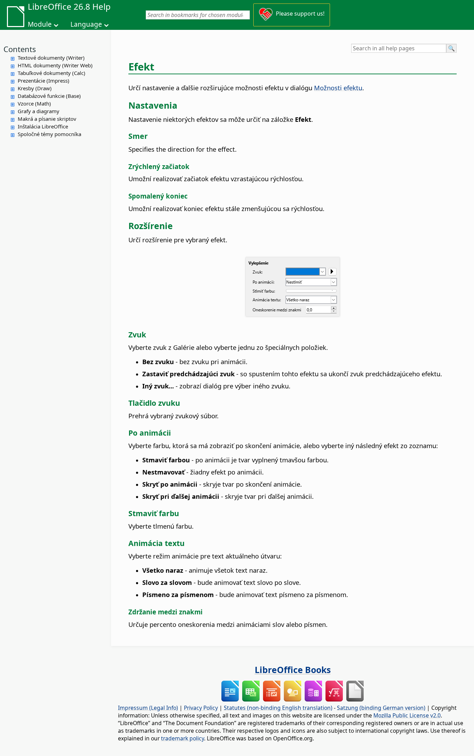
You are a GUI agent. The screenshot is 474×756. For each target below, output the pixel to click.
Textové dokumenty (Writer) (51, 57)
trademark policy (182, 738)
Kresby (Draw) (35, 88)
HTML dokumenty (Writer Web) (55, 65)
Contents (19, 49)
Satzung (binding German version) (381, 708)
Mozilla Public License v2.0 (407, 715)
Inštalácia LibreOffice (43, 126)
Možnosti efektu (338, 87)
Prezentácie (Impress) (43, 80)
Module (40, 24)
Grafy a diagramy (38, 111)
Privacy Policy (201, 708)
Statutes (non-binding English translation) (278, 708)
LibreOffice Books (293, 669)
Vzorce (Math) (34, 103)
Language (86, 24)
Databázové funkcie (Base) (49, 95)
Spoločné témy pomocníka (49, 134)
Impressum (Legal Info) (148, 708)
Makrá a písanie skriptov (47, 118)
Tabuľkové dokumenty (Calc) (51, 72)
